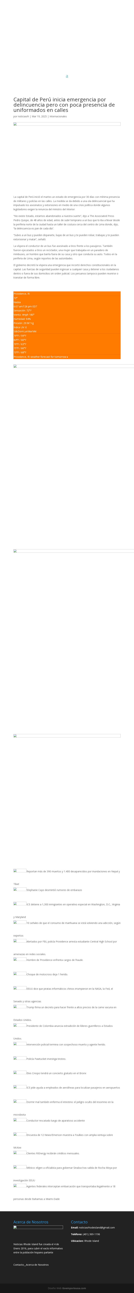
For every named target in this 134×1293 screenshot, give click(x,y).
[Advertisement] (67, 46)
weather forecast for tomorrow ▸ (41, 356)
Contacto (18, 1264)
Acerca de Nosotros (37, 1264)
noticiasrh (23, 116)
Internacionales (58, 116)
